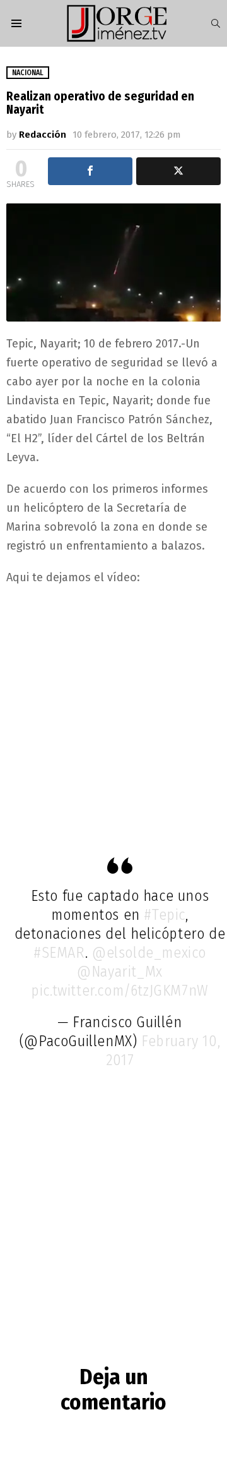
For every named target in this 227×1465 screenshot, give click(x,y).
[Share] (90, 171)
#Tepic (164, 915)
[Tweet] (178, 171)
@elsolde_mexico (149, 953)
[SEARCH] (216, 23)
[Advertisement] (113, 713)
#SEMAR (59, 953)
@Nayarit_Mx (120, 971)
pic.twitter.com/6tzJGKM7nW (120, 990)
